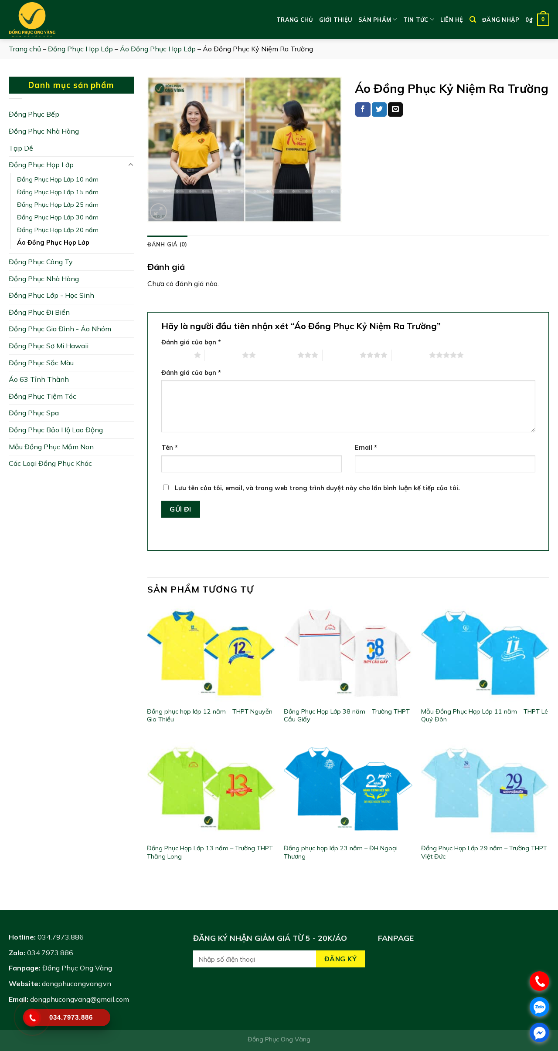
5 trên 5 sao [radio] (410, 354)
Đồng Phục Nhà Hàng (44, 131)
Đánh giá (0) (167, 244)
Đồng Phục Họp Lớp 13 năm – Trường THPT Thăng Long (210, 852)
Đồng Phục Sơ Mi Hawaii (48, 345)
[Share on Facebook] (362, 109)
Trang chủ (294, 19)
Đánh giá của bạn (191, 342)
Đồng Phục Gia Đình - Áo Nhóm (60, 328)
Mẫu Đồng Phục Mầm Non (51, 446)
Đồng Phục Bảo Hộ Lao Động (56, 429)
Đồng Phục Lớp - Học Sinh (51, 295)
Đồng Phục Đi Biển (39, 312)
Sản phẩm (374, 19)
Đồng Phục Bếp (34, 114)
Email (366, 447)
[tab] (167, 244)
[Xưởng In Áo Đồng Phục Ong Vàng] (52, 19)
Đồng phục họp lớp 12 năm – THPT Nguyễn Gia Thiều (209, 715)
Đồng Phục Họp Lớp (80, 48)
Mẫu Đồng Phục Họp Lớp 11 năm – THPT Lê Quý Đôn (484, 715)
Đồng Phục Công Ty (41, 261)
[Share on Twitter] (379, 109)
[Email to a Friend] (395, 109)
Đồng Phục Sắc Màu (41, 362)
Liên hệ (451, 19)
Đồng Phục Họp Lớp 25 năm (58, 205)
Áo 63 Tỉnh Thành (39, 379)
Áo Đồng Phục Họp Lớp (158, 48)
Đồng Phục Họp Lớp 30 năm (58, 217)
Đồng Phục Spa (34, 412)
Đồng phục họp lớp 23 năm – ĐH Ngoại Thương (341, 852)
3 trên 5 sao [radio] (278, 354)
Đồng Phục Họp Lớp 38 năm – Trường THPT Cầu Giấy (347, 715)
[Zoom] (158, 211)
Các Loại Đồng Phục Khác (50, 463)
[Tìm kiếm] (473, 19)
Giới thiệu (336, 19)
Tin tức (416, 19)
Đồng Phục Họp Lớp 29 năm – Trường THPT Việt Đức (484, 852)
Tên (169, 447)
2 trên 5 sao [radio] (223, 354)
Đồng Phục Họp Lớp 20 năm (58, 230)
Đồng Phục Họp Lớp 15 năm (58, 192)
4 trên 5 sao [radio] (341, 354)
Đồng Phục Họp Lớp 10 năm (58, 179)
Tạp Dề (21, 148)
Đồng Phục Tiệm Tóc (42, 396)
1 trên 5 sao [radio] (175, 354)
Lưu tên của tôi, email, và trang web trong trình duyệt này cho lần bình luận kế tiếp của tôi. (317, 488)
